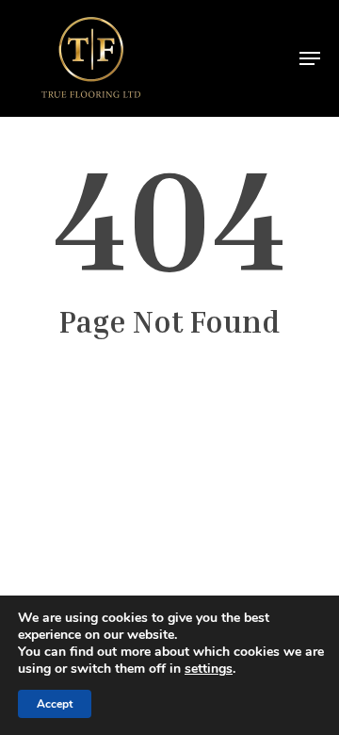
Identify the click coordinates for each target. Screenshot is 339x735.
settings (209, 669)
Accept (55, 703)
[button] (309, 58)
